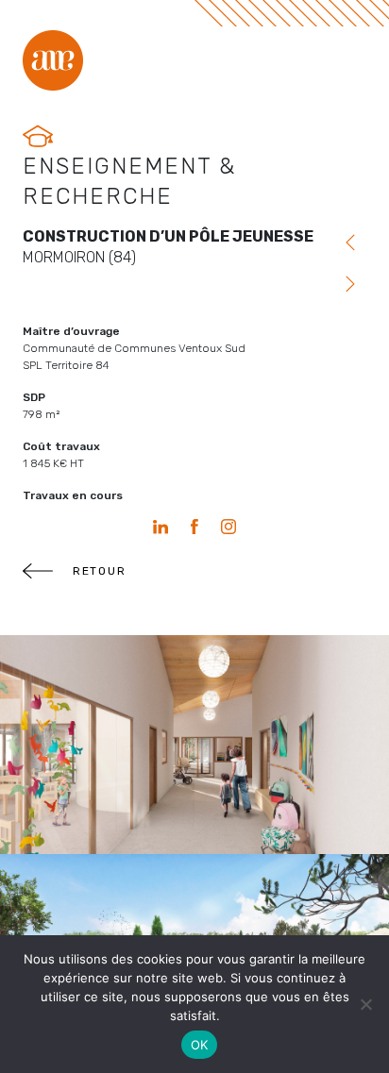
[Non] (365, 1004)
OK (200, 1044)
